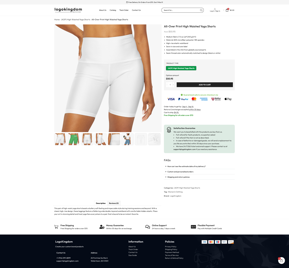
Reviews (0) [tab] (114, 203)
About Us (102, 10)
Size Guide (132, 255)
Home (57, 19)
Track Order (124, 10)
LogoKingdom (175, 196)
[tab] (100, 203)
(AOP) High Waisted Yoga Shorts (75, 19)
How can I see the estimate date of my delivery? (186, 166)
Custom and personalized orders (180, 172)
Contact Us (136, 10)
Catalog (113, 10)
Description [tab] (101, 203)
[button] (199, 166)
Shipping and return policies (178, 177)
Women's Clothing (175, 192)
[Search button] (201, 10)
